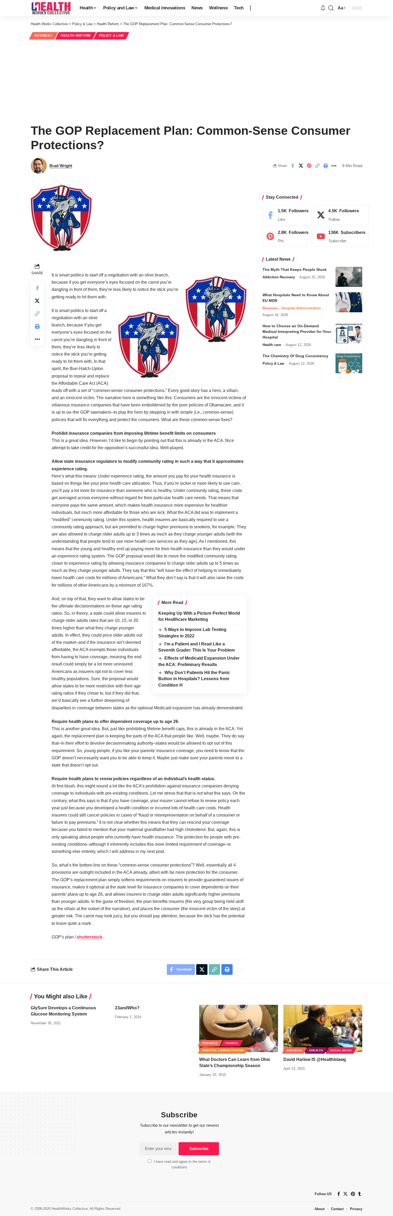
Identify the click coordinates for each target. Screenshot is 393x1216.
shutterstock (89, 937)
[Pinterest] (287, 236)
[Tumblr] (359, 1194)
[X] (341, 215)
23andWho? (127, 1008)
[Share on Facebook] (292, 165)
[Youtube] (341, 236)
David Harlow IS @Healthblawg (314, 1059)
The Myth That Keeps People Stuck (295, 269)
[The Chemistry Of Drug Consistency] (349, 363)
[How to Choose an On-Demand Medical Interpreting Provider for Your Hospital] (349, 333)
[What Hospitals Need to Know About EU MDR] (349, 302)
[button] (250, 8)
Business (43, 35)
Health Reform (76, 35)
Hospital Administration (301, 308)
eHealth (316, 1050)
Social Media (341, 1050)
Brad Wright (60, 165)
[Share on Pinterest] (309, 165)
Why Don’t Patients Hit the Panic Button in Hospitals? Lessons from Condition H (194, 678)
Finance (231, 1043)
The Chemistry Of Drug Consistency (295, 356)
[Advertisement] (196, 80)
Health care (272, 345)
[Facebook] (287, 215)
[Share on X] (301, 165)
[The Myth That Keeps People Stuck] (349, 277)
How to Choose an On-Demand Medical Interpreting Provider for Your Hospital (297, 331)
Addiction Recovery (279, 277)
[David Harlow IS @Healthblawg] (322, 1028)
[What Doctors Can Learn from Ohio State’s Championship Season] (238, 1028)
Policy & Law (111, 35)
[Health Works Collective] (51, 8)
